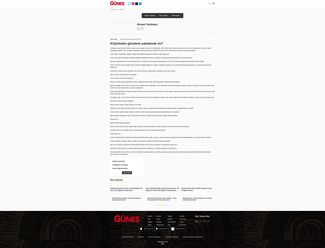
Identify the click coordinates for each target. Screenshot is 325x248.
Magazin (150, 222)
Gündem (150, 216)
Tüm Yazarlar (163, 15)
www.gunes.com (162, 241)
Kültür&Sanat (160, 224)
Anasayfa (113, 9)
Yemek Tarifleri (172, 222)
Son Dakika (183, 224)
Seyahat (170, 216)
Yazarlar (121, 9)
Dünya (158, 219)
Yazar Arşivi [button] (175, 15)
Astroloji (170, 219)
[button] (157, 205)
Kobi (169, 224)
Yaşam (150, 224)
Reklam (141, 237)
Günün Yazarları (150, 15)
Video (181, 222)
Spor (149, 219)
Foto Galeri (183, 219)
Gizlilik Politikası (172, 237)
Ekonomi (158, 216)
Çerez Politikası (154, 237)
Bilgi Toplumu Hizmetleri (193, 237)
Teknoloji (158, 222)
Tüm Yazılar (127, 172)
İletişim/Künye (128, 237)
